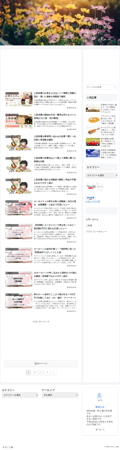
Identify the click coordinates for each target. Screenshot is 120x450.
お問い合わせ (92, 219)
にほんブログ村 (92, 201)
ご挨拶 (89, 225)
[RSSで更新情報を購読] (103, 429)
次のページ (41, 363)
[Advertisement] (41, 70)
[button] (115, 87)
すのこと (100, 406)
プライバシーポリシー (96, 231)
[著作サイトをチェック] (96, 429)
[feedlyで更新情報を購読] (99, 429)
